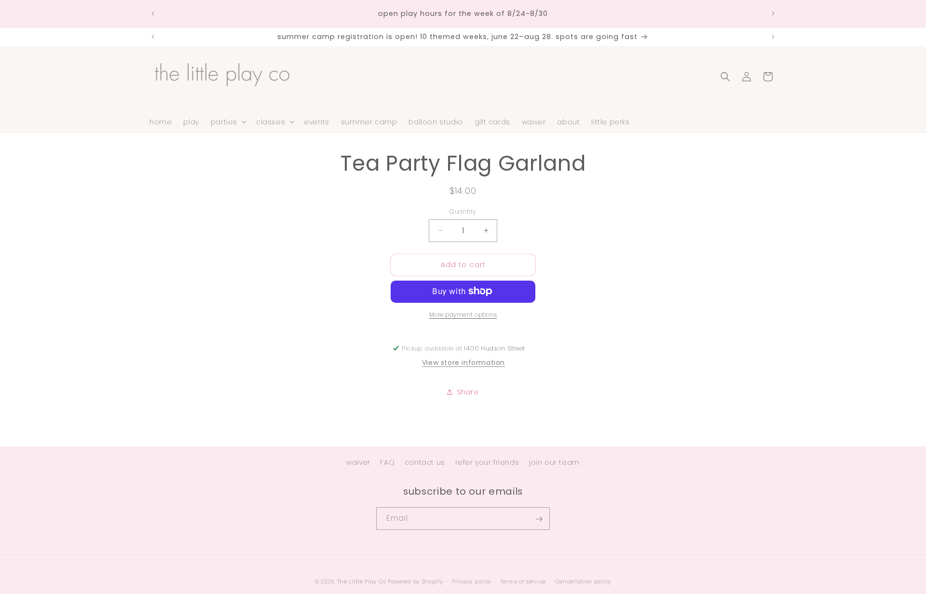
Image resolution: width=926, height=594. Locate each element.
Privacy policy (471, 581)
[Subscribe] (538, 519)
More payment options (463, 314)
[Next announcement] (773, 13)
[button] (227, 121)
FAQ (387, 462)
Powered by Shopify (415, 581)
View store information (463, 362)
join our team (554, 462)
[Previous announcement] (152, 13)
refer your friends (487, 462)
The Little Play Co (361, 581)
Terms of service (523, 581)
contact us (425, 462)
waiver (358, 462)
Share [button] (468, 392)
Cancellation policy (583, 581)
